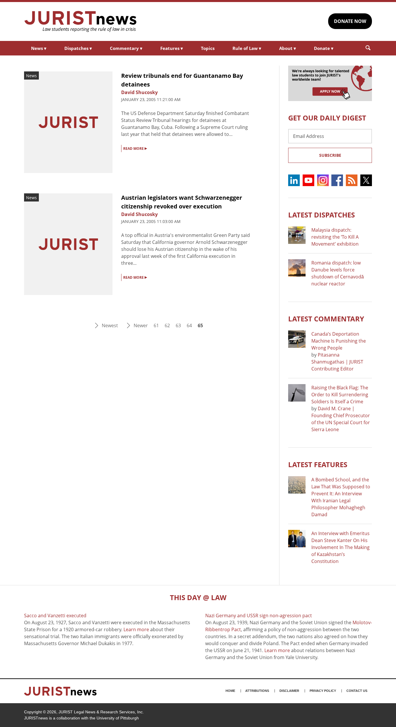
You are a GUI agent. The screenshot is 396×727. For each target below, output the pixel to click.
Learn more (136, 629)
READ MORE (135, 148)
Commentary (126, 48)
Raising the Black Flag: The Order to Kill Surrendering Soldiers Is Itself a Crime (339, 394)
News (38, 48)
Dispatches (78, 48)
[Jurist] (80, 21)
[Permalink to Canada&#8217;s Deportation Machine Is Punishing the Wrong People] (297, 339)
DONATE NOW (350, 21)
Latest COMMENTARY (326, 318)
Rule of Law (246, 48)
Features (171, 48)
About (287, 48)
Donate (323, 48)
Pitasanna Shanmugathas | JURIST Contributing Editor (337, 362)
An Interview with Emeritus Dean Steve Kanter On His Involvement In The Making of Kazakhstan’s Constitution (340, 547)
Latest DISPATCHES (321, 214)
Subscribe (330, 155)
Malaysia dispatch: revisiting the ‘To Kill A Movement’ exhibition (335, 237)
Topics (208, 48)
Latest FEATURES (317, 464)
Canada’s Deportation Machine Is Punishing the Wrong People (338, 341)
